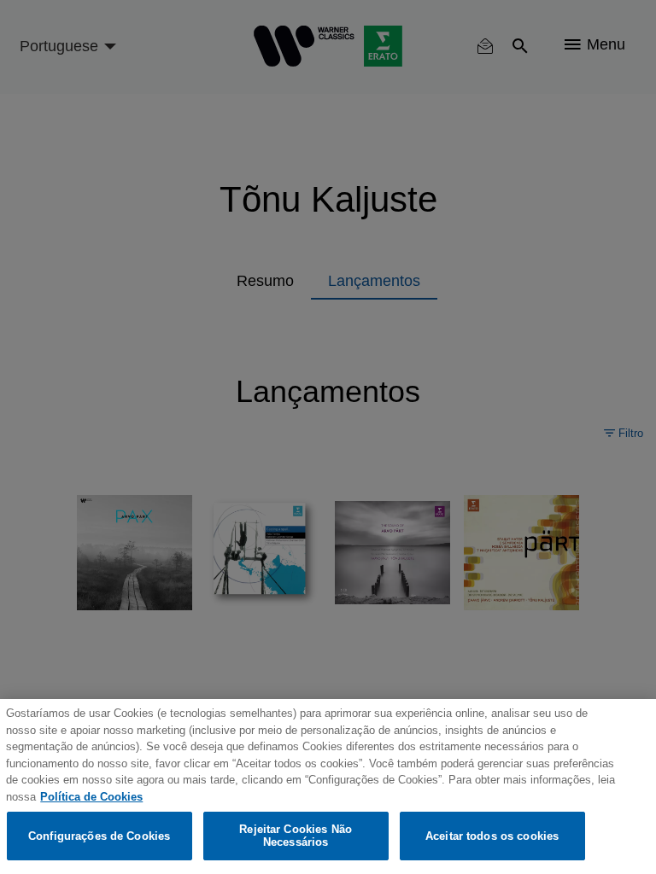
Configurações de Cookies (99, 836)
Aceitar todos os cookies (492, 836)
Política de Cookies (91, 796)
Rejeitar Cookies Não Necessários (295, 836)
